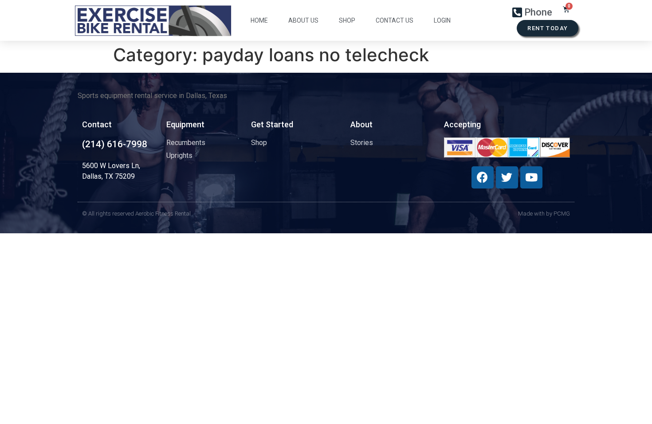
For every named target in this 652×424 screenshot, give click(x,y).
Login (442, 20)
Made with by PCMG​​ (544, 213)
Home (259, 20)
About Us (303, 20)
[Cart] (566, 9)
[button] (547, 28)
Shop (347, 20)
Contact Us (394, 20)
